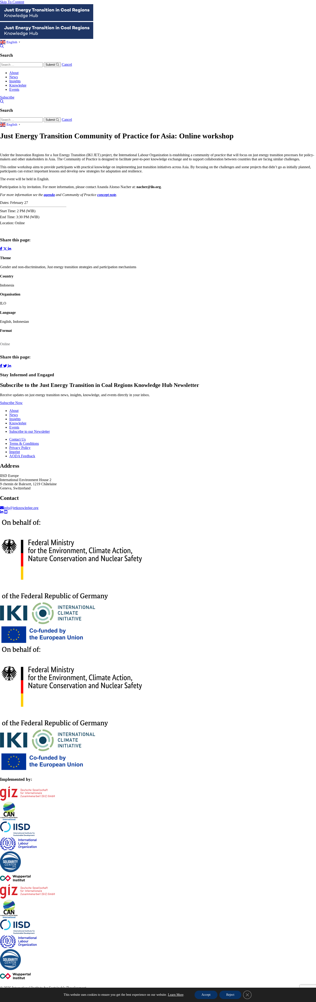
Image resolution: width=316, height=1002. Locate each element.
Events (14, 89)
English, (6, 322)
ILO (3, 303)
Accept (206, 994)
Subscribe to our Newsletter (29, 431)
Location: (7, 223)
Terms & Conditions (24, 443)
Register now (9, 231)
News (13, 77)
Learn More (175, 994)
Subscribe (7, 97)
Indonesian (21, 322)
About (14, 73)
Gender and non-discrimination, (23, 267)
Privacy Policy (20, 448)
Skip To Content (12, 2)
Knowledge (17, 85)
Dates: (4, 203)
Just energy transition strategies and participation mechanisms (91, 267)
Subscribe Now (11, 403)
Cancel (67, 64)
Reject (230, 994)
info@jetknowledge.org (21, 508)
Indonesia (7, 285)
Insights (15, 81)
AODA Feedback (22, 456)
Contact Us (17, 439)
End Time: (7, 217)
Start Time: (8, 211)
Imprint (14, 452)
